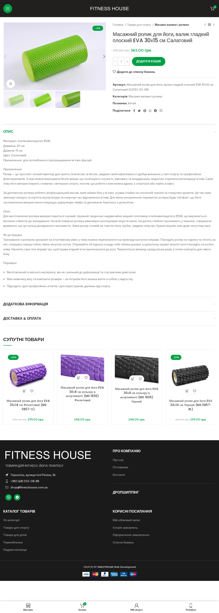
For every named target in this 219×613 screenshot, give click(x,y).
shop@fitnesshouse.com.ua (28, 487)
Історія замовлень (125, 527)
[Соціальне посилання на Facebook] (134, 110)
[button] (24, 391)
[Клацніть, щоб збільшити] (10, 83)
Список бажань (123, 542)
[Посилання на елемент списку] (54, 481)
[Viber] (8, 497)
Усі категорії (11, 520)
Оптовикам (120, 467)
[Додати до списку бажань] (32, 391)
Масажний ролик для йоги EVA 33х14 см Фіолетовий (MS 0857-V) (28, 405)
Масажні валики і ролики (172, 24)
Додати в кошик (148, 61)
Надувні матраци (15, 550)
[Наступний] (214, 25)
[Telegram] (17, 497)
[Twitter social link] (139, 110)
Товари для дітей (15, 535)
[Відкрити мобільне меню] (7, 8)
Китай (132, 103)
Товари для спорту (139, 24)
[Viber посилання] (161, 110)
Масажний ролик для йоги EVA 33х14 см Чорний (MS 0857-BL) (190, 405)
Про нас (118, 460)
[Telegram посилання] (155, 110)
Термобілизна (13, 542)
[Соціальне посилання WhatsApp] (150, 110)
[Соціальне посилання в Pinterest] (145, 110)
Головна (118, 24)
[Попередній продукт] (205, 25)
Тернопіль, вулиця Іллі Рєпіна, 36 (33, 475)
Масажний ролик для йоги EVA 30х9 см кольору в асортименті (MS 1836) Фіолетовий (82, 393)
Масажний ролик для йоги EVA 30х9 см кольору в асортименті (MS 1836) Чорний (136, 395)
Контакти (119, 475)
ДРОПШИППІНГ (126, 492)
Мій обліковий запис (126, 520)
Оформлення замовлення (131, 535)
